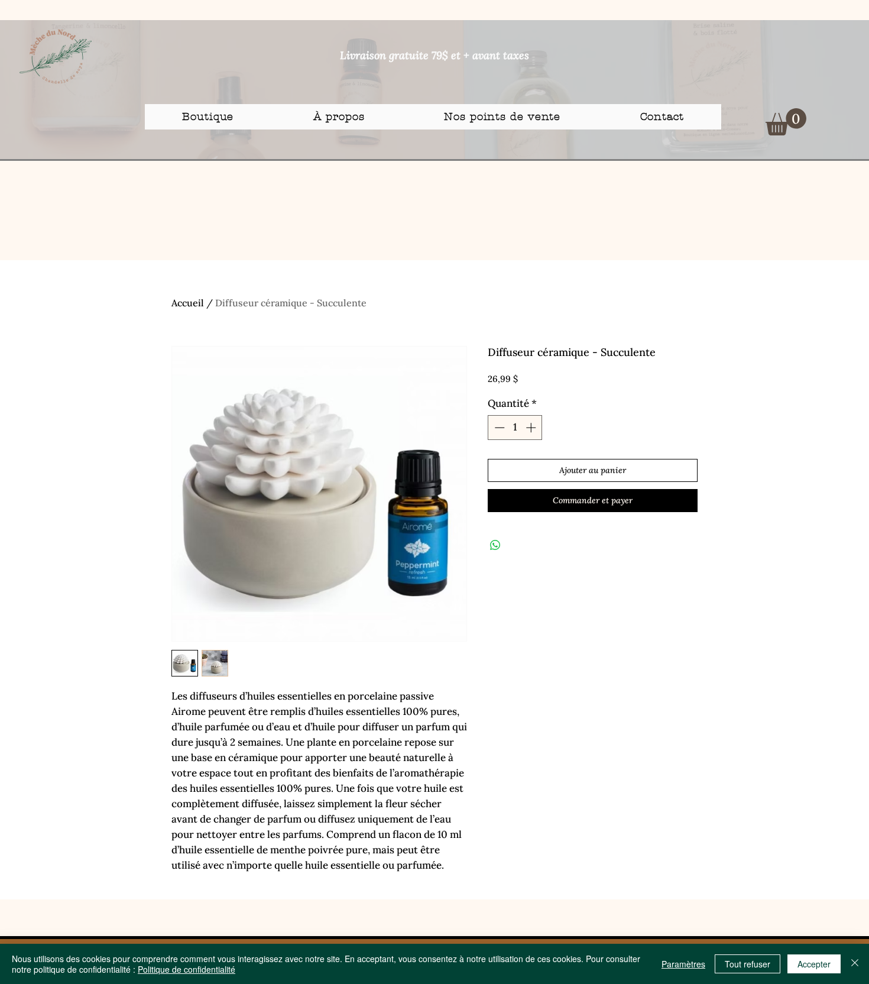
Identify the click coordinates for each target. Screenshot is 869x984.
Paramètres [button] (683, 964)
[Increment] (532, 427)
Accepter (814, 964)
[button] (786, 121)
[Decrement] (498, 427)
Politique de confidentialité (186, 969)
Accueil (187, 303)
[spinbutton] (515, 427)
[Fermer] (855, 964)
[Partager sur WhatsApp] (495, 545)
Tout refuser (747, 964)
